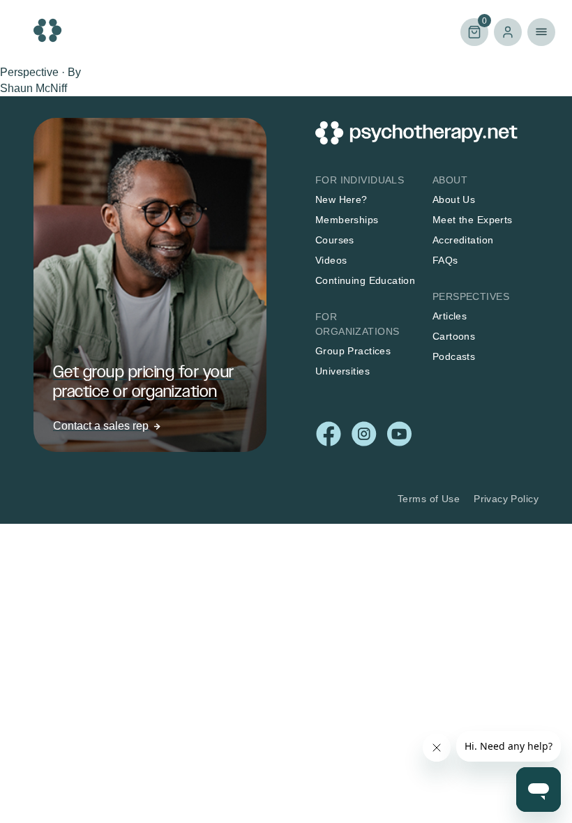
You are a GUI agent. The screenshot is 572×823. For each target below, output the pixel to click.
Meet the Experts (472, 219)
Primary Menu (541, 32)
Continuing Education (365, 280)
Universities (342, 371)
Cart (473, 31)
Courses (334, 240)
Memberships (347, 219)
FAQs (445, 260)
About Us (453, 199)
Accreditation (462, 240)
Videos (331, 260)
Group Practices (353, 350)
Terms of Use (429, 498)
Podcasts (453, 356)
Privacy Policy (506, 498)
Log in (508, 32)
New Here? (341, 199)
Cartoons (453, 336)
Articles (449, 316)
